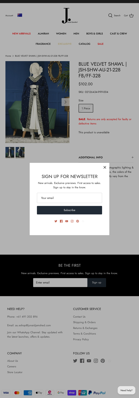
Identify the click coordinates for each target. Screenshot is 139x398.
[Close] (105, 167)
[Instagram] (72, 221)
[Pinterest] (77, 221)
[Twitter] (55, 221)
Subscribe (69, 210)
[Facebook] (61, 221)
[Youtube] (66, 221)
